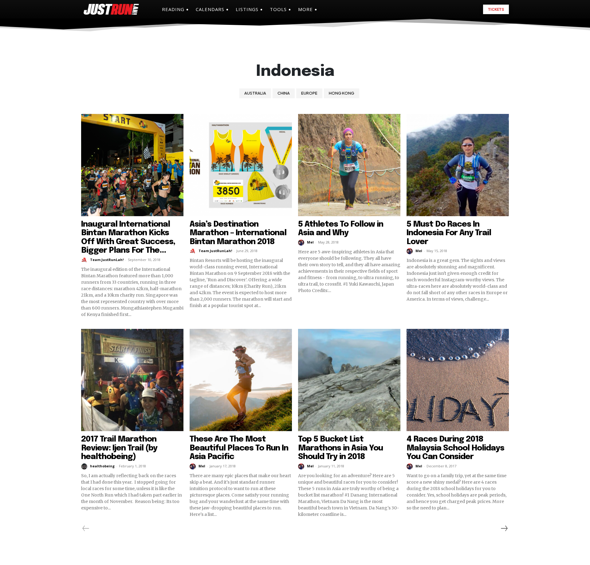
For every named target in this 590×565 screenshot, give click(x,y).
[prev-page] (86, 528)
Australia (255, 93)
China (283, 93)
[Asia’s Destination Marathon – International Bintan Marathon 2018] (241, 165)
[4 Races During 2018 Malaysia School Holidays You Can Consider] (458, 380)
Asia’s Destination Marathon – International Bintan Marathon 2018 (238, 233)
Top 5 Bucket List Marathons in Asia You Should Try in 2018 (340, 448)
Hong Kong (341, 93)
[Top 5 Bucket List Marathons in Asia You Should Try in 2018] (349, 380)
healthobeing (102, 466)
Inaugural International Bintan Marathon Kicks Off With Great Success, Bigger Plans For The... (128, 237)
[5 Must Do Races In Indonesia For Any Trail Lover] (458, 165)
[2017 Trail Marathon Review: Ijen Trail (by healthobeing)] (132, 380)
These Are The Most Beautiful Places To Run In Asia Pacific (239, 448)
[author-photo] (85, 260)
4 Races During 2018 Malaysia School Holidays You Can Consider (455, 448)
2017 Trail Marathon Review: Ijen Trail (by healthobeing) (119, 448)
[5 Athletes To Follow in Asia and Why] (349, 165)
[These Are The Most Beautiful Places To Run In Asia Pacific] (241, 380)
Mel (310, 242)
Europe (309, 93)
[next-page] (504, 528)
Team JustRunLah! (107, 259)
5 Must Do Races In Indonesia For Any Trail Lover (449, 233)
